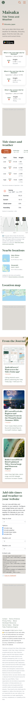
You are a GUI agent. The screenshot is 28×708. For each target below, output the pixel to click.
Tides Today (3, 2)
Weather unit (6, 538)
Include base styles (10, 532)
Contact (4, 619)
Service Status (6, 625)
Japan (13, 24)
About (15, 621)
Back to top (23, 703)
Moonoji (16, 625)
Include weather (9, 530)
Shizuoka (7, 24)
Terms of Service (14, 619)
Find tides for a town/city (19, 2)
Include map (8, 528)
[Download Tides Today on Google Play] (8, 42)
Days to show (6, 518)
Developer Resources (9, 623)
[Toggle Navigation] (24, 2)
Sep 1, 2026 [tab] (6, 151)
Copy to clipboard (10, 575)
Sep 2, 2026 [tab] (16, 151)
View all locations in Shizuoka (16, 277)
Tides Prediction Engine (10, 627)
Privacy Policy (6, 621)
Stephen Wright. (18, 630)
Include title (8, 534)
